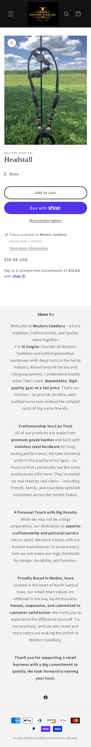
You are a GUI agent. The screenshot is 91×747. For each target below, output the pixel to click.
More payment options (46, 220)
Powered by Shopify (64, 738)
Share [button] (14, 173)
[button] (11, 14)
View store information (28, 248)
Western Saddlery (37, 738)
